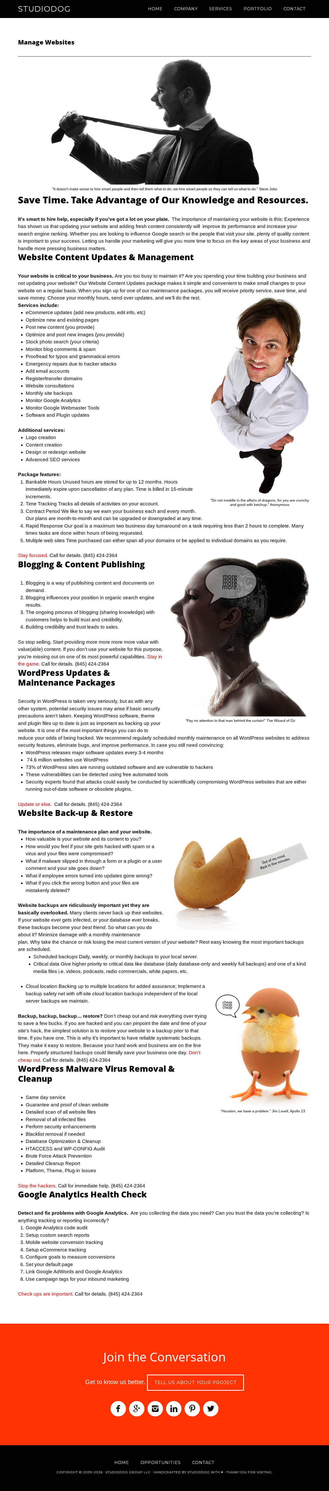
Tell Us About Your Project (195, 1382)
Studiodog (44, 9)
